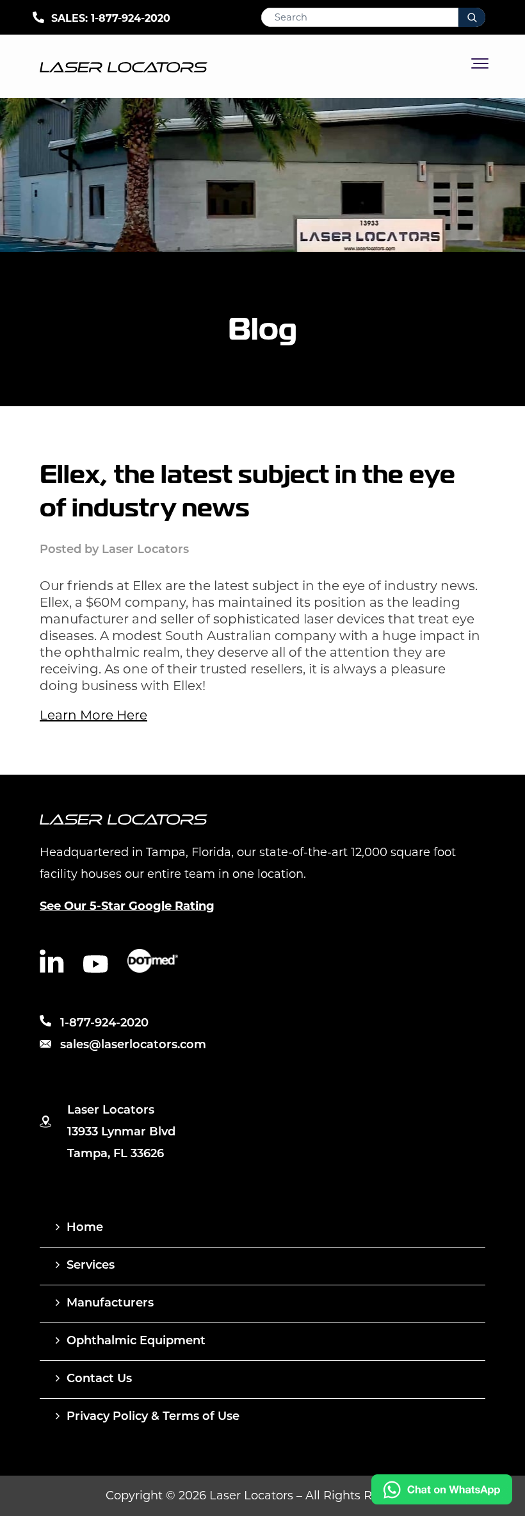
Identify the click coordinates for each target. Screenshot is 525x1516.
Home (85, 1228)
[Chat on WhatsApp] (441, 1501)
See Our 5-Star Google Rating (127, 906)
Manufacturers (110, 1304)
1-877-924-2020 (130, 18)
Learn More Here (93, 715)
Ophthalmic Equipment (136, 1341)
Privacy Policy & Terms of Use (153, 1417)
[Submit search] (471, 17)
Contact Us (99, 1379)
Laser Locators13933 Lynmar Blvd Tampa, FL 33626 (121, 1132)
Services (91, 1266)
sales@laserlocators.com (133, 1045)
